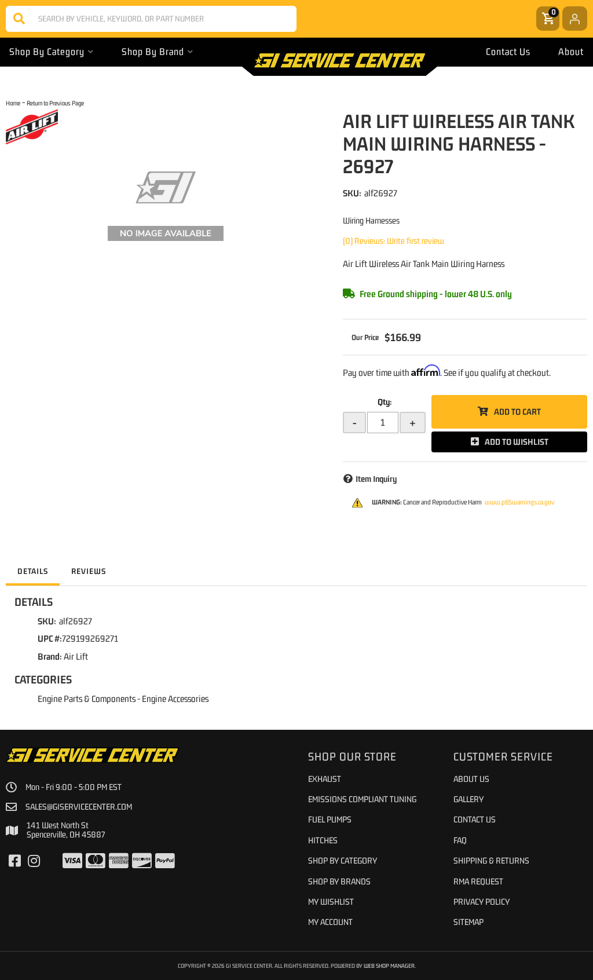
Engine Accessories (175, 698)
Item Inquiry (376, 479)
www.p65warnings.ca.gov (519, 502)
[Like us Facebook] (15, 861)
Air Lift (76, 656)
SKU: (352, 193)
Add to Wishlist (516, 442)
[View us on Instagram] (34, 861)
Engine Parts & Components (87, 698)
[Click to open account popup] (574, 18)
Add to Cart (517, 411)
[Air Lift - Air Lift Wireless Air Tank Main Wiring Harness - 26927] (32, 126)
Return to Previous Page (55, 103)
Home (13, 103)
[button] (151, 19)
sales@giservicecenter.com (78, 806)
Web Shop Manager (389, 965)
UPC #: (50, 638)
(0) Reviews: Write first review (393, 241)
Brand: (50, 656)
